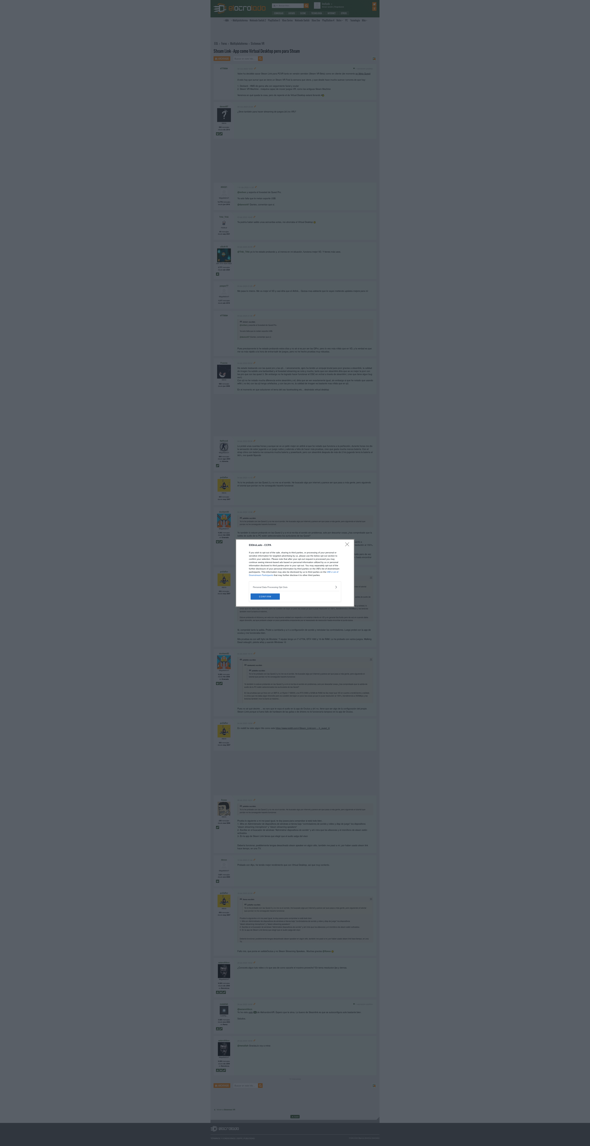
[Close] (348, 545)
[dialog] (295, 573)
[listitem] (295, 587)
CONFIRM (265, 596)
